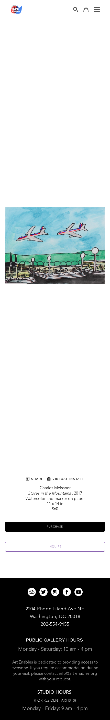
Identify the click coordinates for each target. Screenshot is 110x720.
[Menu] (97, 9)
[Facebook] (68, 592)
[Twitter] (44, 592)
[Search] (75, 9)
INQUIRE (55, 546)
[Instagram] (56, 592)
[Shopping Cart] (86, 10)
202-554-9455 (55, 624)
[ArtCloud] (33, 592)
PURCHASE (55, 526)
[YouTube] (78, 592)
